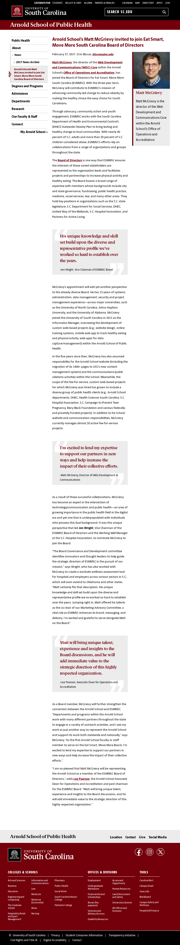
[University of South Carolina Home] (39, 11)
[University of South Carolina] (41, 854)
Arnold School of (51, 24)
